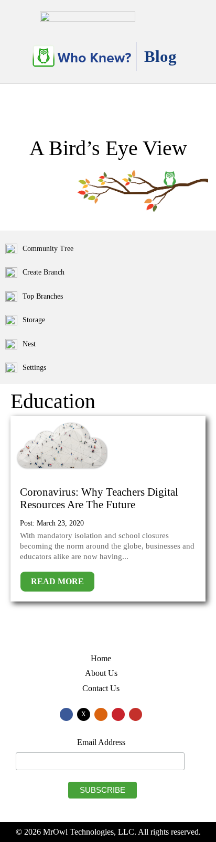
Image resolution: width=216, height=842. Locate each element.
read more (57, 581)
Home (101, 658)
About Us (101, 673)
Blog (160, 56)
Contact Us (101, 688)
